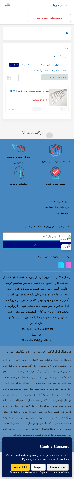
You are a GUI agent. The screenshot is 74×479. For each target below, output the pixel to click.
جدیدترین (14, 64)
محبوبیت (40, 64)
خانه (66, 48)
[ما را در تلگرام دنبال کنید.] (61, 265)
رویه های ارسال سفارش (57, 207)
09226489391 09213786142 (37, 328)
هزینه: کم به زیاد (59, 70)
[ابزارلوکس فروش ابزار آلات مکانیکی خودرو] (6, 6)
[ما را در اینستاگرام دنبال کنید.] (68, 265)
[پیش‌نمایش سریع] (39, 109)
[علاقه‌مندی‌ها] (35, 109)
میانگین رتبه (27, 64)
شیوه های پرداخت (60, 201)
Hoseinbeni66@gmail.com (37, 340)
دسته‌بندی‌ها (60, 5)
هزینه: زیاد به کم (41, 70)
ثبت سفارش (62, 212)
